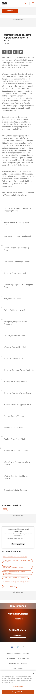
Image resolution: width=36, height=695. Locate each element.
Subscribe (10, 11)
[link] (4, 52)
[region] (18, 683)
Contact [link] (24, 663)
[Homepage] (4, 3)
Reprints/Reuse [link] (14, 663)
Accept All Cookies (18, 692)
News (5, 510)
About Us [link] (9, 653)
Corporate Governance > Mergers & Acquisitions (15, 572)
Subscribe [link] (17, 653)
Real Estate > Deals (9, 586)
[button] (33, 3)
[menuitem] (4, 52)
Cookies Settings (18, 668)
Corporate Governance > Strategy (15, 556)
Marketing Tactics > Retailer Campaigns (16, 582)
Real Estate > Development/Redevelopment (13, 566)
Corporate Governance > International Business (16, 561)
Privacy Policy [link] (11, 658)
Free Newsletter (18, 544)
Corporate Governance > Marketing (15, 577)
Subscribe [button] (18, 619)
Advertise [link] (26, 653)
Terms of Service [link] (23, 658)
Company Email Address (14, 538)
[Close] (33, 673)
